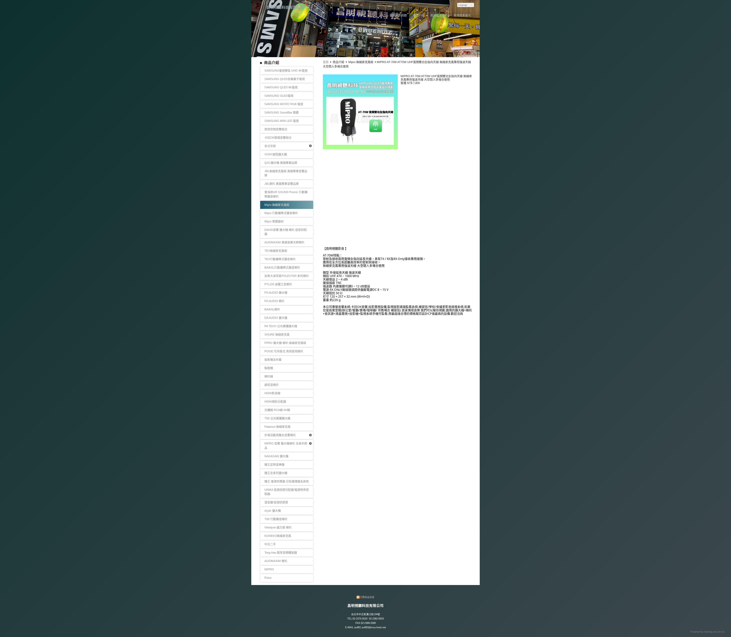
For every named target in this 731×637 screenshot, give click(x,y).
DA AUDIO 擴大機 (275, 317)
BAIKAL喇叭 (272, 309)
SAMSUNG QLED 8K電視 (281, 87)
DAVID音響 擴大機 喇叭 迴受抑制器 (285, 232)
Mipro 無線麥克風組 (276, 204)
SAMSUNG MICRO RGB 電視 (283, 104)
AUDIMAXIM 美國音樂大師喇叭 (284, 242)
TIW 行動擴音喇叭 (275, 519)
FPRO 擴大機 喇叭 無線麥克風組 (285, 342)
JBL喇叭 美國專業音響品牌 (281, 183)
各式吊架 (270, 146)
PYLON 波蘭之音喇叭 (278, 284)
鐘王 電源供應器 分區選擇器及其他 (286, 481)
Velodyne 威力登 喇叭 (278, 527)
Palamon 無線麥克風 (277, 426)
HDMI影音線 (272, 393)
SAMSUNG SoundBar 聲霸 (281, 112)
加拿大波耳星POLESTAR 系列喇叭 (286, 275)
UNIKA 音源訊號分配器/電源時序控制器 (286, 492)
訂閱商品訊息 (367, 597)
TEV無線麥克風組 (275, 250)
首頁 (326, 62)
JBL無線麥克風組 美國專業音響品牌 (285, 173)
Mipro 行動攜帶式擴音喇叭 (281, 213)
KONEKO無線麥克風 (277, 535)
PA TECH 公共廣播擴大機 (280, 326)
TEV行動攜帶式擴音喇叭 (280, 259)
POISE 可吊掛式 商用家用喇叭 (283, 351)
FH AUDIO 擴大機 (275, 292)
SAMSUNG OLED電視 (278, 95)
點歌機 (268, 368)
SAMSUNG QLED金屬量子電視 (284, 79)
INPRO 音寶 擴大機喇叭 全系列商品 (285, 445)
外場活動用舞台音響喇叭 (280, 435)
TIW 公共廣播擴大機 (277, 418)
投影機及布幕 (273, 359)
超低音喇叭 (271, 384)
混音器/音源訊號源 (276, 502)
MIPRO (269, 569)
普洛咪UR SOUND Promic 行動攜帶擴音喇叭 (285, 194)
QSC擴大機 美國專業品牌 (280, 162)
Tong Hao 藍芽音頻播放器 (280, 552)
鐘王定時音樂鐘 (274, 464)
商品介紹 (339, 62)
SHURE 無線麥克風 (277, 334)
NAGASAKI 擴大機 (276, 456)
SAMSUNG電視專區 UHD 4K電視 (285, 70)
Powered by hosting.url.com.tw (707, 631)
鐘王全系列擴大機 (275, 473)
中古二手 (270, 544)
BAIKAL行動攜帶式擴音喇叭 (282, 267)
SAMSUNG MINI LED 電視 (281, 120)
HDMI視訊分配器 (275, 401)
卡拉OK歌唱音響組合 (277, 137)
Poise (267, 577)
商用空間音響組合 (275, 129)
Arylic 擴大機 (272, 510)
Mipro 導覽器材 (274, 221)
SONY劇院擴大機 (275, 154)
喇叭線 (268, 376)
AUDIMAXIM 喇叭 (275, 561)
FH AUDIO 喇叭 (274, 301)
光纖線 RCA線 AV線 (277, 410)
